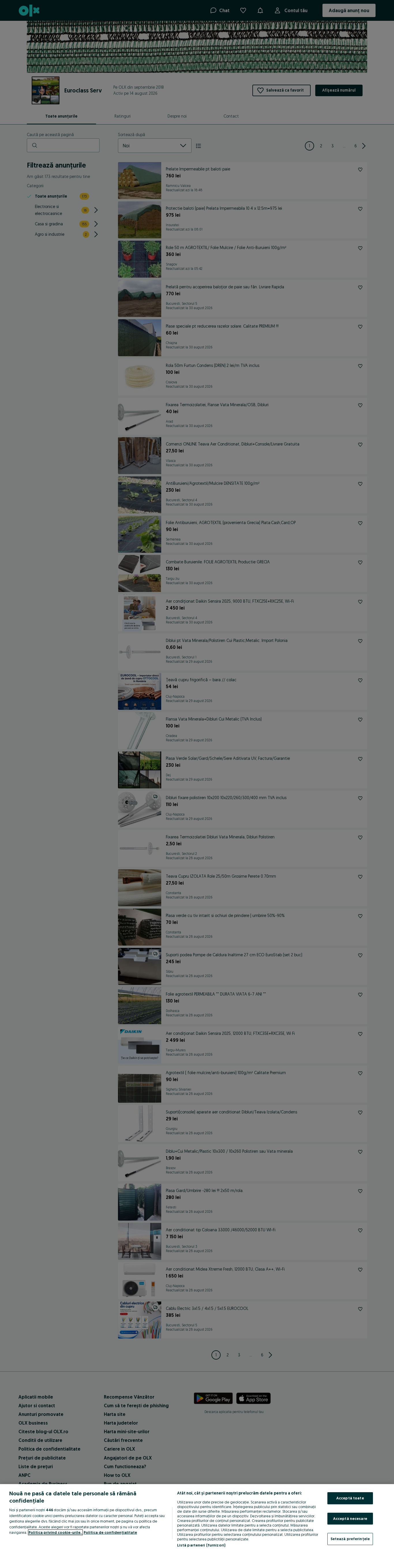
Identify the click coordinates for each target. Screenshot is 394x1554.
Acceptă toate (350, 1498)
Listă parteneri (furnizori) (201, 1545)
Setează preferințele (350, 1538)
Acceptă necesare (350, 1518)
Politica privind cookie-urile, (55, 1532)
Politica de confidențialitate (110, 1532)
